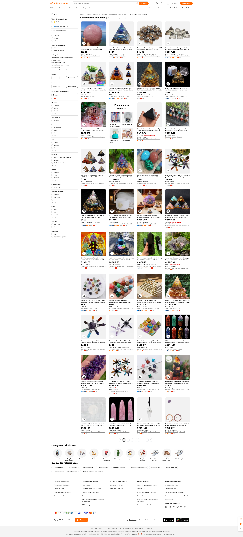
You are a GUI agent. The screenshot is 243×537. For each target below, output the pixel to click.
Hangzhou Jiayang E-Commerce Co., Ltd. (93, 137)
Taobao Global (129, 528)
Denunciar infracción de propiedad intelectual (147, 500)
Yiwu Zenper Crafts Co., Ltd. (117, 56)
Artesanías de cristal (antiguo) (118, 14)
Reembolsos (141, 496)
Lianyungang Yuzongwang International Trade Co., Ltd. (93, 349)
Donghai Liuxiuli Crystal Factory (90, 389)
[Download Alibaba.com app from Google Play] (182, 520)
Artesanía (104, 14)
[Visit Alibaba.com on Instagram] (177, 506)
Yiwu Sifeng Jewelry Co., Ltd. (173, 137)
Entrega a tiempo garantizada (90, 492)
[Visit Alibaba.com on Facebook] (166, 506)
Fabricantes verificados (116, 485)
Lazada (122, 528)
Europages (149, 528)
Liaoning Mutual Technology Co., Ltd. (148, 308)
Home (82, 14)
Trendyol (141, 528)
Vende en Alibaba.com (171, 485)
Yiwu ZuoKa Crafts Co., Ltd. (145, 96)
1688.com (102, 528)
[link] (240, 518)
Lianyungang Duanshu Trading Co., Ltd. (148, 56)
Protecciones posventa (89, 496)
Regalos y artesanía (92, 14)
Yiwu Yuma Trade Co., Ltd (172, 308)
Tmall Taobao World (112, 528)
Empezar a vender (170, 488)
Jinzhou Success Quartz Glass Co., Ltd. (120, 224)
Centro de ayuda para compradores (147, 485)
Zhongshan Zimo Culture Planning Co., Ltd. (93, 266)
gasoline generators (171, 467)
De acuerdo (72, 78)
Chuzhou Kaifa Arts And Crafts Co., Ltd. (148, 139)
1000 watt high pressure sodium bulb (93, 471)
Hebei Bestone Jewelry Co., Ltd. (146, 224)
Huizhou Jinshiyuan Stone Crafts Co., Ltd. (177, 56)
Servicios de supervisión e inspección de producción (93, 500)
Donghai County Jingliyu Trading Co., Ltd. (177, 389)
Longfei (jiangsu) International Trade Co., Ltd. (149, 349)
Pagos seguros (86, 485)
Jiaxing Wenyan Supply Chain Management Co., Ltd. (93, 183)
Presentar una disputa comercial (146, 492)
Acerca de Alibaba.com (61, 481)
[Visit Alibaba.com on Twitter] (174, 506)
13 (147, 440)
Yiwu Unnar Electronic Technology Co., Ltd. (121, 308)
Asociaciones (169, 499)
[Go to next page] (150, 440)
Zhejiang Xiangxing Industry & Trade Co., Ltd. (121, 266)
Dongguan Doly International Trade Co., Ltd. (121, 183)
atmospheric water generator (139, 467)
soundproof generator (119, 467)
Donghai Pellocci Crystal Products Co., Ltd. (177, 183)
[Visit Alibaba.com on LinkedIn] (170, 506)
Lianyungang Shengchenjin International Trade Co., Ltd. (177, 225)
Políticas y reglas (87, 505)
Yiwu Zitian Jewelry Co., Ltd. (89, 224)
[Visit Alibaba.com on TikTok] (185, 506)
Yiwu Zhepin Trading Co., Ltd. (173, 349)
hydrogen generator (88, 467)
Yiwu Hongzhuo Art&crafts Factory (119, 432)
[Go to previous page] (120, 440)
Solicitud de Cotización (116, 488)
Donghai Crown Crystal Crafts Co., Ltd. (176, 268)
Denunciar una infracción (144, 505)
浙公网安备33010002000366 (152, 534)
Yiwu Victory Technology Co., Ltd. (175, 432)
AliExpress (94, 528)
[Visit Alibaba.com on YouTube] (181, 506)
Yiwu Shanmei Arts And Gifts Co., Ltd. (176, 96)
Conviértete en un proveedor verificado (176, 496)
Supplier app (133, 520)
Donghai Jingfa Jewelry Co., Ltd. (90, 56)
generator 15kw (156, 467)
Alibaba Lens (63, 520)
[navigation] (64, 227)
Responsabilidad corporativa (62, 492)
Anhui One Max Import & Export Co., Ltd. (121, 349)
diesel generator (59, 467)
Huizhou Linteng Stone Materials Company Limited (93, 432)
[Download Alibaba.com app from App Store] (168, 520)
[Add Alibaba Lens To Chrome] (81, 520)
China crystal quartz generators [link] (139, 14)
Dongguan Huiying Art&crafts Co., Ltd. (148, 432)
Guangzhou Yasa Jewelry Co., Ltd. (119, 391)
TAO (136, 528)
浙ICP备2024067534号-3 (170, 534)
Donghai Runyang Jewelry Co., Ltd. (119, 96)
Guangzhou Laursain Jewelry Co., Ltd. (148, 183)
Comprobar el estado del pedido (174, 492)
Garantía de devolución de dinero (91, 488)
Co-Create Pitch (59, 488)
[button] (137, 3)
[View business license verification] (139, 534)
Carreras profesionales (61, 496)
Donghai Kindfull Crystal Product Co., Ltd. (149, 266)
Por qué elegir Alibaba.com (62, 485)
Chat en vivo (141, 488)
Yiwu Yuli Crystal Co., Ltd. (88, 96)
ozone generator (103, 467)
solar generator (73, 467)
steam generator (59, 471)
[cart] (162, 3)
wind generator (73, 471)
